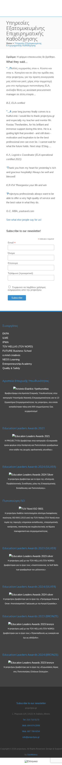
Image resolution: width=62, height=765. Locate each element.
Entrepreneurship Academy (17, 363)
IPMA (5, 342)
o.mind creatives (11, 355)
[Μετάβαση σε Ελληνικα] (31, 761)
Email (12, 242)
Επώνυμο (13, 263)
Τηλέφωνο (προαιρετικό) (20, 273)
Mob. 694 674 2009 (31, 725)
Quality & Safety (11, 368)
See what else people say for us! (23, 219)
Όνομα (11, 253)
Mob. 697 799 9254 (31, 731)
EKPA (5, 333)
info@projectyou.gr (31, 737)
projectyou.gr (48, 115)
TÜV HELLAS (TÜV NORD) (17, 346)
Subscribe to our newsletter (31, 703)
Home (9, 43)
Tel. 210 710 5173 (31, 720)
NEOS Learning (11, 359)
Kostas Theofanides (17, 124)
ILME (5, 337)
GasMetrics (32, 755)
